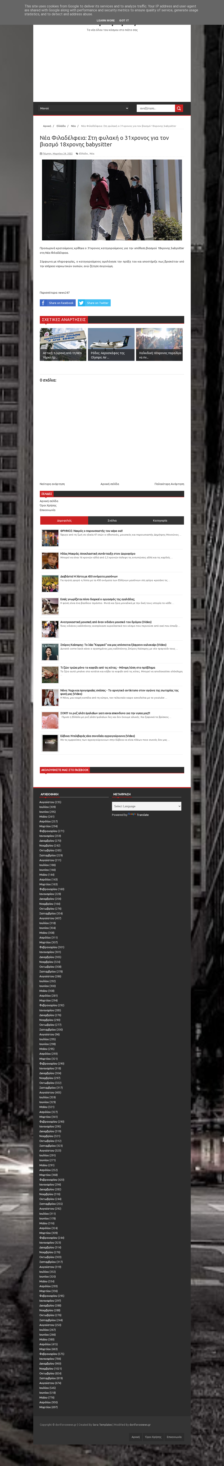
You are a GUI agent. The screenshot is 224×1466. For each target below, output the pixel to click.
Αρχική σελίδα (110, 483)
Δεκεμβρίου (46, 840)
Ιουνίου (44, 811)
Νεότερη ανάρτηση (52, 483)
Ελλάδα (83, 153)
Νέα (92, 153)
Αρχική (136, 1437)
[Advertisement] (112, 67)
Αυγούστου (46, 802)
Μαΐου (43, 816)
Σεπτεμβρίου (47, 855)
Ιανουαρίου (46, 835)
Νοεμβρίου (46, 845)
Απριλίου (45, 821)
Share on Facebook (61, 302)
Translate (143, 814)
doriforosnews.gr (140, 1424)
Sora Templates (102, 1424)
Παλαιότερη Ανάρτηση (169, 483)
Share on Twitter (97, 302)
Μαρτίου (45, 826)
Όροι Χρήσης (48, 505)
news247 (64, 292)
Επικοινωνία (47, 509)
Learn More (106, 20)
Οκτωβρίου (46, 850)
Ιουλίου (44, 806)
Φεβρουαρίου (48, 830)
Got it (124, 20)
